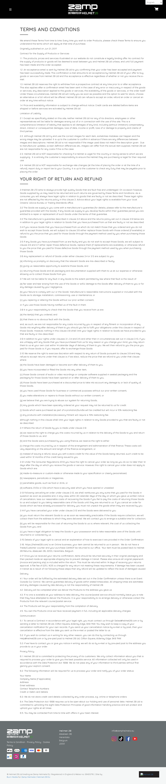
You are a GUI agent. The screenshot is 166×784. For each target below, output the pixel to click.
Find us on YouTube (135, 738)
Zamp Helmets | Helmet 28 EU (35, 777)
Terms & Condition (16, 742)
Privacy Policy (34, 742)
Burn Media (12, 777)
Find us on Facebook (128, 738)
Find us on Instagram (114, 738)
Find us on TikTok (121, 738)
